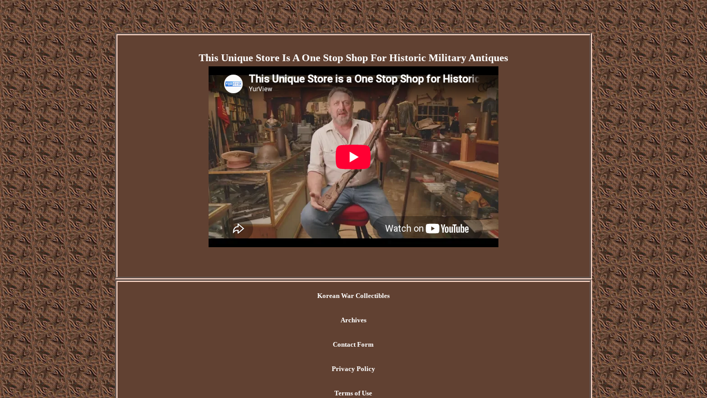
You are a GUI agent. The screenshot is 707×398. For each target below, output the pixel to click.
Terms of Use (353, 393)
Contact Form (353, 344)
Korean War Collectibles (353, 296)
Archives (353, 320)
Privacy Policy (353, 369)
